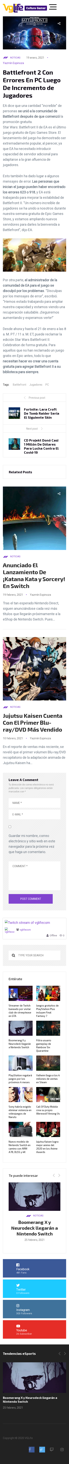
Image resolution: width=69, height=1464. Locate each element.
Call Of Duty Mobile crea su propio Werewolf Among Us (48, 1110)
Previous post (37, 397)
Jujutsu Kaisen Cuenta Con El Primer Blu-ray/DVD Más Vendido (32, 722)
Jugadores (35, 384)
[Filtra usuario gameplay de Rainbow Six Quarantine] (35, 1377)
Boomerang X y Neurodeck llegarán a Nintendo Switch (20, 1044)
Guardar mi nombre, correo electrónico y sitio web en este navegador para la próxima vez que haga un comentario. (32, 844)
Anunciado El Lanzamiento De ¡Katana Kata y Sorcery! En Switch (34, 575)
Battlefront (19, 384)
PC (47, 384)
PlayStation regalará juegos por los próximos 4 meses (20, 1079)
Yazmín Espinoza (13, 63)
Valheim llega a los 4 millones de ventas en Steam (48, 1079)
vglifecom (25, 929)
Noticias (15, 57)
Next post (32, 428)
